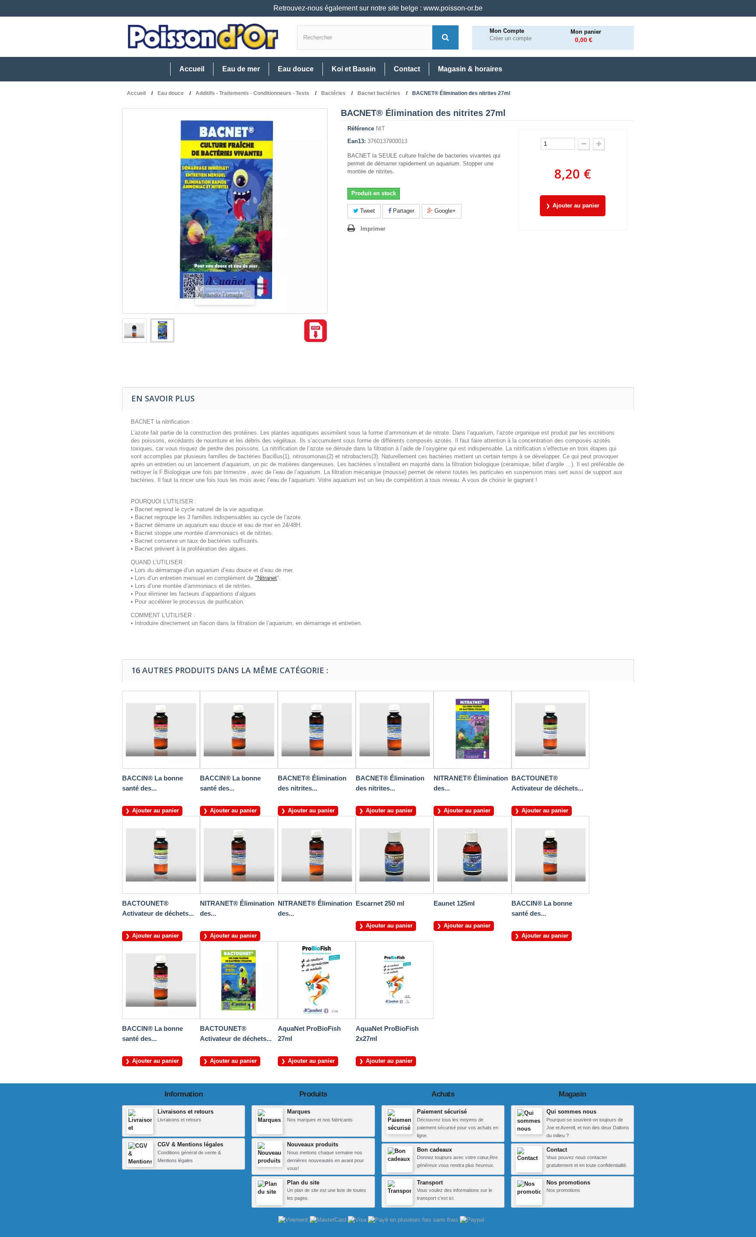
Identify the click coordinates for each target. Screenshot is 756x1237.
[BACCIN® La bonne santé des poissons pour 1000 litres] (239, 730)
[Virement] (294, 1219)
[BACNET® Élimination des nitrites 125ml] (317, 730)
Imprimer (372, 228)
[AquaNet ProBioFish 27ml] (317, 980)
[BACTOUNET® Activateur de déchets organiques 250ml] (550, 730)
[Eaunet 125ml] (472, 855)
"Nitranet (266, 578)
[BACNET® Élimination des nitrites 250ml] (395, 730)
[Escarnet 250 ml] (395, 855)
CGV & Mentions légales (190, 1144)
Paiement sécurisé (442, 1111)
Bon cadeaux (434, 1149)
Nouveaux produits (312, 1144)
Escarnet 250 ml (380, 903)
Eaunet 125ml (454, 903)
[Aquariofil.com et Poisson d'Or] (203, 36)
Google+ (444, 210)
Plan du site (303, 1182)
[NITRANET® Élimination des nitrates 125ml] (239, 855)
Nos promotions (568, 1182)
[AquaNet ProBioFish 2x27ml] (395, 980)
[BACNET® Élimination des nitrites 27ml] (134, 330)
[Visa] (358, 1219)
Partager (402, 210)
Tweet (366, 210)
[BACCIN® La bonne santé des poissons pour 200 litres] (161, 730)
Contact (556, 1149)
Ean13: (356, 141)
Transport (430, 1182)
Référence (360, 128)
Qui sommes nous (571, 1111)
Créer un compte (511, 38)
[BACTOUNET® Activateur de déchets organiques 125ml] (161, 855)
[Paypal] (472, 1219)
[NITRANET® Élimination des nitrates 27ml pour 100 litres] (472, 730)
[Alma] (414, 1219)
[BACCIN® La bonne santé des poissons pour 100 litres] (550, 855)
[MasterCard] (329, 1219)
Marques (298, 1111)
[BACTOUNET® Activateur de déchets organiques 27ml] (239, 980)
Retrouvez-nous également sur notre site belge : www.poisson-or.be (378, 8)
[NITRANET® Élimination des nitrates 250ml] (317, 855)
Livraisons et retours (186, 1111)
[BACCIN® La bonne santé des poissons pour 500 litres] (161, 980)
